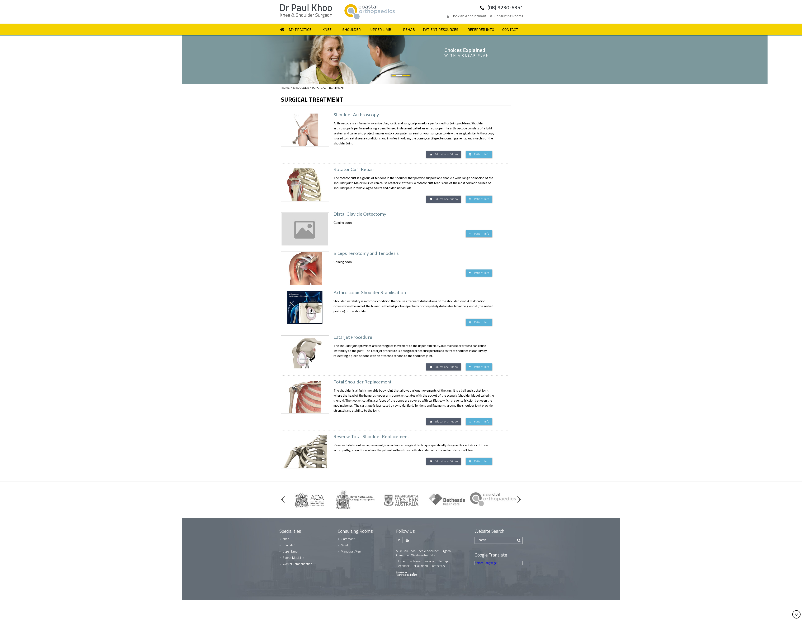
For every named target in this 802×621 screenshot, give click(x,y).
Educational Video (446, 154)
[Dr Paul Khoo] (311, 11)
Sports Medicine (293, 557)
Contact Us (437, 565)
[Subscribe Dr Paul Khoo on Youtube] (407, 540)
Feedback (403, 565)
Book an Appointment (469, 16)
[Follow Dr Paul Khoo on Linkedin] (399, 540)
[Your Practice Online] (406, 573)
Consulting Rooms (509, 16)
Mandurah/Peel (351, 551)
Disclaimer (414, 561)
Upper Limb (290, 551)
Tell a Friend (420, 565)
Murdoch (347, 545)
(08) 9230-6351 (505, 7)
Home (285, 87)
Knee (286, 538)
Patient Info (481, 154)
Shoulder (301, 87)
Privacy (429, 561)
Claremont (348, 538)
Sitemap (442, 561)
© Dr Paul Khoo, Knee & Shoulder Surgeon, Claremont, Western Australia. (423, 553)
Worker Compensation (297, 564)
